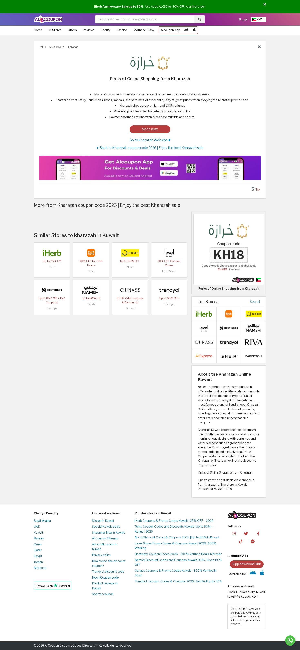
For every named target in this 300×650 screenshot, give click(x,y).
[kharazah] (150, 63)
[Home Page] (48, 19)
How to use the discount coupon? (109, 563)
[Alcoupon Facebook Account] (258, 533)
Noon (130, 267)
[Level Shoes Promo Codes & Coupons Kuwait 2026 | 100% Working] (169, 252)
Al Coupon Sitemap (105, 538)
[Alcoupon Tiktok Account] (241, 541)
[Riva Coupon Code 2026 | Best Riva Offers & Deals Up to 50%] (253, 342)
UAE (37, 526)
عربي (244, 19)
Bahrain (39, 538)
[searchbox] (144, 19)
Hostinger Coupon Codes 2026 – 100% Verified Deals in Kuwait (178, 554)
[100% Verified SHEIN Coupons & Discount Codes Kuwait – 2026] (229, 356)
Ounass (130, 308)
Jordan (38, 562)
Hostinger (52, 308)
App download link (246, 564)
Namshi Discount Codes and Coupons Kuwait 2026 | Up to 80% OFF (178, 562)
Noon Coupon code (105, 577)
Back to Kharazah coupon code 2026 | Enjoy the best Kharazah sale (151, 148)
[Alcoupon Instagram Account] (234, 533)
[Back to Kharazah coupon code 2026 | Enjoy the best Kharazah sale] (259, 47)
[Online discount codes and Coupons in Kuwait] (41, 46)
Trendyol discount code (108, 571)
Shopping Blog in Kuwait (108, 532)
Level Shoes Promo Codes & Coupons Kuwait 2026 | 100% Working (175, 546)
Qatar (38, 550)
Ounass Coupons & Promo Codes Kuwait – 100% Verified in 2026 (176, 573)
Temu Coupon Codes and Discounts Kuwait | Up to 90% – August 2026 (174, 529)
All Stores (55, 30)
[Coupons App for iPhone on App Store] (194, 30)
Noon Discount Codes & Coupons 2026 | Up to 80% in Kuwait (177, 537)
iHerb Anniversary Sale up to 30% (118, 6)
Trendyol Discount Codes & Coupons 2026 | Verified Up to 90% (178, 581)
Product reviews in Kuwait (105, 586)
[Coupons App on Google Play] (186, 30)
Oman (38, 544)
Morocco (40, 568)
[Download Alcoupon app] (150, 168)
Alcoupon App (170, 30)
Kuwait (38, 532)
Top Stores (208, 301)
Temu (91, 271)
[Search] (199, 19)
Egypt (38, 556)
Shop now (150, 129)
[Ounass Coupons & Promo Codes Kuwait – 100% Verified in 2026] (130, 289)
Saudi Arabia (42, 521)
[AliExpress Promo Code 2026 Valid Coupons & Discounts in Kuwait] (204, 356)
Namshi (91, 304)
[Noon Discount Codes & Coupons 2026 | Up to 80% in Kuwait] (130, 252)
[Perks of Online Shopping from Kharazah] (229, 249)
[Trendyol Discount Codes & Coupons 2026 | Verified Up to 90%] (169, 289)
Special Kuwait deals (106, 526)
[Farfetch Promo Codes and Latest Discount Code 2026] (253, 356)
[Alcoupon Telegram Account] (253, 541)
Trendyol (169, 304)
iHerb (52, 267)
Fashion (122, 30)
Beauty (106, 30)
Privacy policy (101, 555)
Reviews (88, 30)
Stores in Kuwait (103, 521)
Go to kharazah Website (149, 140)
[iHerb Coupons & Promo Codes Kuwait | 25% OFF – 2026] (52, 252)
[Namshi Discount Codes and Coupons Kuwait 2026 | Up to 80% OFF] (91, 289)
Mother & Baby (143, 30)
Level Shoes (169, 271)
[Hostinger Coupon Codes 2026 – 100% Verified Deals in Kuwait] (52, 289)
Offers (72, 30)
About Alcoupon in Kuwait (104, 547)
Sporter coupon (103, 594)
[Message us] (290, 640)
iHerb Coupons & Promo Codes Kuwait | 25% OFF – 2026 (174, 521)
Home (38, 30)
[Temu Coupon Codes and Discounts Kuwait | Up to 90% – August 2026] (91, 252)
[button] (264, 4)
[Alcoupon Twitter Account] (246, 533)
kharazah (72, 46)
